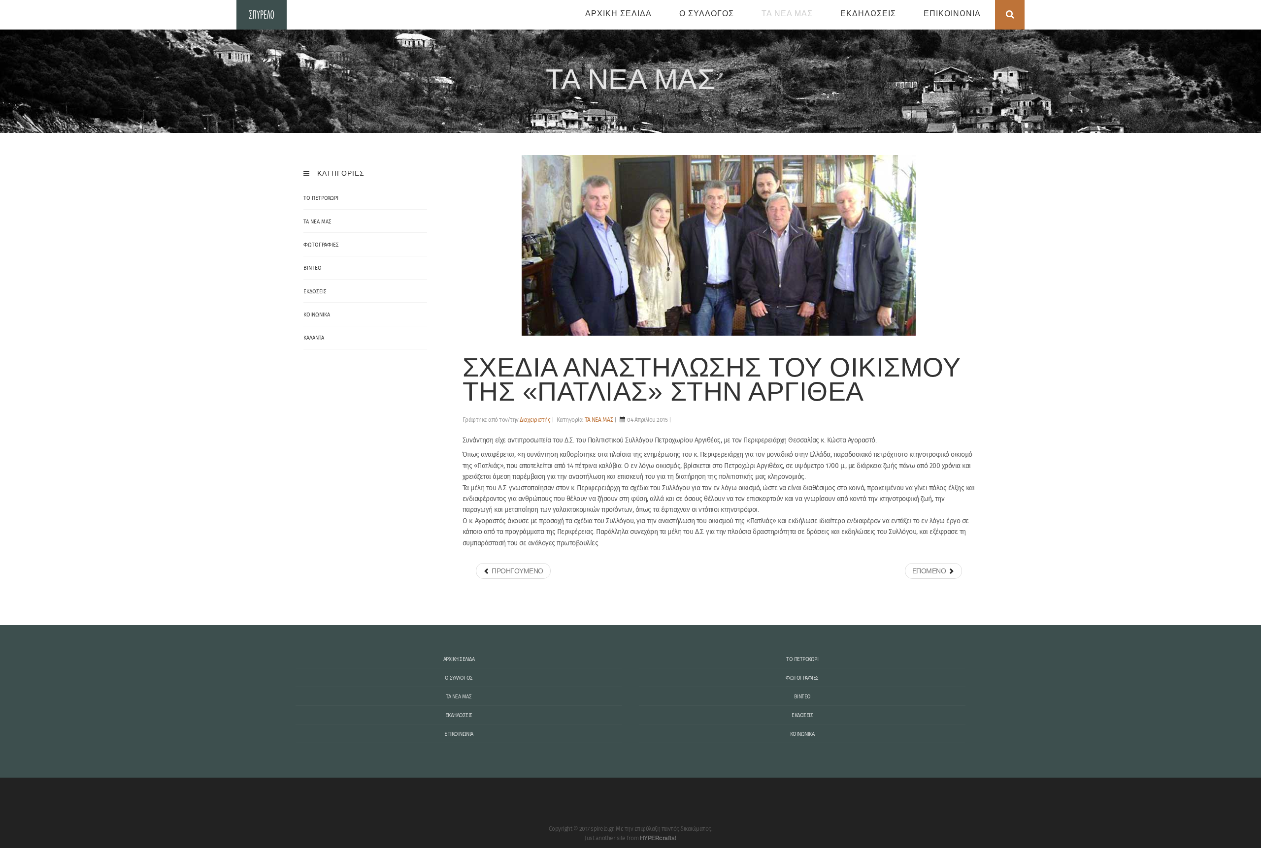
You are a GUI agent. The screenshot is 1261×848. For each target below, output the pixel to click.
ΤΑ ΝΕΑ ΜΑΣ (787, 13)
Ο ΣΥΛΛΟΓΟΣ (706, 13)
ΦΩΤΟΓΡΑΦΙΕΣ (802, 678)
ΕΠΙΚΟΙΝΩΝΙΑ (952, 13)
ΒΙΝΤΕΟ (802, 696)
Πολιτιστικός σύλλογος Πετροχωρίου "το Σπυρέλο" (261, 15)
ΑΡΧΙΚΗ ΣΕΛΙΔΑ (459, 659)
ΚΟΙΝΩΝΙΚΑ (802, 734)
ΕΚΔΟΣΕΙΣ (802, 715)
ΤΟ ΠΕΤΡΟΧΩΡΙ (802, 659)
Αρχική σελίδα (618, 13)
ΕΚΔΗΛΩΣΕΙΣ (868, 13)
